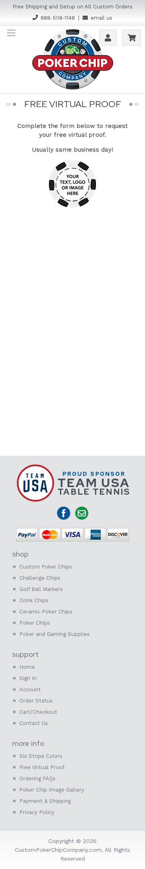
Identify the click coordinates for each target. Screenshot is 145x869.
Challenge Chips (39, 578)
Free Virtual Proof (41, 767)
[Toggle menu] (11, 33)
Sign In (28, 678)
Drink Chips (33, 600)
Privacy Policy (36, 812)
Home (27, 667)
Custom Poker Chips (45, 567)
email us (101, 18)
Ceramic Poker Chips (45, 612)
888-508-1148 (58, 18)
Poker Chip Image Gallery (51, 790)
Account (30, 689)
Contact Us (33, 723)
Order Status (36, 701)
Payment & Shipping (45, 801)
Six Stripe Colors (40, 756)
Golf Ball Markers (41, 589)
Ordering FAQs (37, 779)
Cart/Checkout (38, 712)
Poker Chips (34, 623)
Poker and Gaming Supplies (54, 634)
